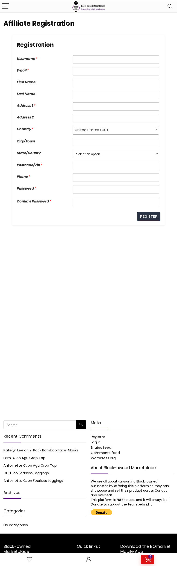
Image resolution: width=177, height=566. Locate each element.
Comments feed (105, 452)
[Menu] (5, 6)
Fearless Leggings (34, 473)
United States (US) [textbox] (91, 130)
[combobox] (116, 130)
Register (98, 436)
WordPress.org (103, 458)
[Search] (169, 6)
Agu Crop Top (33, 457)
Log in (95, 442)
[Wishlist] (29, 560)
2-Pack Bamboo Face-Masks (54, 450)
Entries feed (101, 447)
